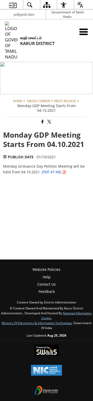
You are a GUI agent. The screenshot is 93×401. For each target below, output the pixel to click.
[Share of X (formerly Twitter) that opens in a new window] (49, 122)
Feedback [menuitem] (46, 291)
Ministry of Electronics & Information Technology (37, 323)
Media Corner (38, 101)
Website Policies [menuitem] (46, 269)
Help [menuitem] (47, 276)
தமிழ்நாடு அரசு (24, 14)
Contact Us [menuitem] (46, 284)
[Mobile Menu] (83, 31)
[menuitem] (12, 5)
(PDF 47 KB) (52, 171)
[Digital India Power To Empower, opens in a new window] (46, 391)
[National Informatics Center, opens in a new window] (46, 371)
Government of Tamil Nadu (67, 14)
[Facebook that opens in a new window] (42, 122)
